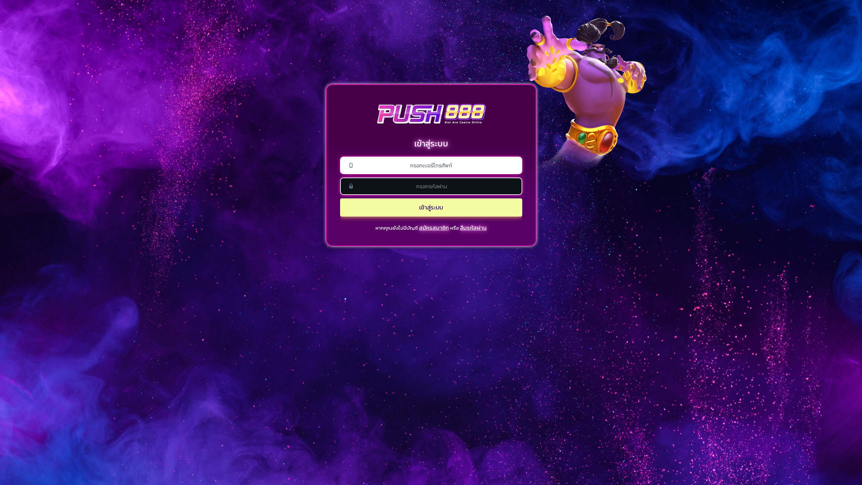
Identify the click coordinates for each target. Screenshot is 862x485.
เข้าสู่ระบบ (431, 207)
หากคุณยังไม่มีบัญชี (396, 228)
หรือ (454, 228)
